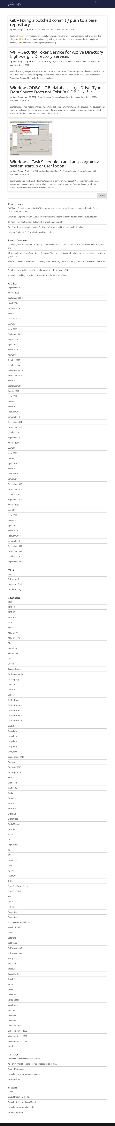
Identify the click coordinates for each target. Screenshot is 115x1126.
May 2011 (12, 458)
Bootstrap (12, 648)
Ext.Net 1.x (12, 783)
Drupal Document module (19, 1097)
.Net (10, 602)
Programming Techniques (19, 922)
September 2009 (15, 562)
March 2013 (13, 381)
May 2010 (12, 520)
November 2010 (15, 489)
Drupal (11, 726)
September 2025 (15, 288)
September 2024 (15, 298)
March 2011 (13, 469)
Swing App (12, 958)
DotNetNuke (13, 700)
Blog (49, 61)
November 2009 (15, 551)
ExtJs (10, 793)
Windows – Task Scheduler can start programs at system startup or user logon (55, 163)
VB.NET (11, 984)
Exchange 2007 (14, 767)
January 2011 (14, 479)
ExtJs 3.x (12, 798)
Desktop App (13, 679)
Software (12, 938)
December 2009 (15, 546)
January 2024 (14, 308)
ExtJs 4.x (12, 803)
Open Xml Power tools (18, 886)
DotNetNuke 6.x (15, 715)
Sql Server (12, 943)
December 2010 (15, 484)
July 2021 (12, 324)
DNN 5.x (11, 684)
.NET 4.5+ (12, 617)
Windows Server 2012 (65, 30)
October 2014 (14, 365)
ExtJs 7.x (12, 814)
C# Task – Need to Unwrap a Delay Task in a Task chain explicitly (36, 222)
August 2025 (13, 293)
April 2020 (12, 344)
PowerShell (13, 912)
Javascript (12, 860)
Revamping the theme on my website (24, 1059)
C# (53, 61)
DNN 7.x (11, 695)
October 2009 (14, 556)
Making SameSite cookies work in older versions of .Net (46, 270)
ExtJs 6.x (12, 809)
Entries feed (13, 579)
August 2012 (13, 391)
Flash (10, 834)
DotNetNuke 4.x (15, 705)
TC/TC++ (12, 964)
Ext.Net (11, 777)
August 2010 (13, 505)
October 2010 (14, 494)
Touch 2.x (12, 979)
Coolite (11, 664)
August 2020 (13, 339)
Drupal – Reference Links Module (22, 1102)
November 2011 (15, 427)
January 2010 (14, 541)
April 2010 (12, 525)
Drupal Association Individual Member (24, 1074)
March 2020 (13, 350)
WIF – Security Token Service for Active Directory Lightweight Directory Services (56, 54)
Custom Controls (15, 674)
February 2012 (14, 412)
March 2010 (13, 530)
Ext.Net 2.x (12, 788)
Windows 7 (56, 97)
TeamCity (12, 969)
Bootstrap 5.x (14, 653)
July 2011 (12, 448)
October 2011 (14, 432)
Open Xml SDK (14, 891)
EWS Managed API (16, 757)
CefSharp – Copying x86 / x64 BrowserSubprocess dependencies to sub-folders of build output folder (52, 217)
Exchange (12, 762)
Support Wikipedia (16, 1069)
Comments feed (15, 584)
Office (11, 881)
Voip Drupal (13, 1005)
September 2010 (15, 499)
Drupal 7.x (12, 736)
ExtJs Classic (13, 819)
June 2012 (12, 396)
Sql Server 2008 (15, 953)
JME (10, 865)
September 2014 (15, 370)
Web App (12, 1010)
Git (39, 30)
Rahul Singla (18, 30)
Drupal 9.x (12, 746)
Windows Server (48, 30)
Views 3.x (12, 995)
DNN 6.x (11, 690)
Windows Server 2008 (19, 65)
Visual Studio (61, 61)
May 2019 (12, 355)
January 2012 (14, 417)
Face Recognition (15, 1112)
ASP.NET (11, 628)
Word (10, 1046)
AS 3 (10, 622)
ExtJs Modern (14, 824)
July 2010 (12, 510)
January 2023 (14, 318)
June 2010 (12, 515)
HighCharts (13, 845)
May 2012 (12, 401)
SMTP (10, 933)
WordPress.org (14, 589)
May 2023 (12, 313)
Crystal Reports (14, 669)
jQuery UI (12, 876)
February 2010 (14, 536)
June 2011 (12, 453)
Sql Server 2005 (15, 948)
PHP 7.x (11, 907)
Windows (47, 97)
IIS (9, 850)
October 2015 (14, 360)
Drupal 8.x (12, 741)
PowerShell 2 (14, 917)
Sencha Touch (14, 927)
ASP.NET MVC (14, 638)
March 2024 (13, 303)
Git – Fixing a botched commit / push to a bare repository (53, 22)
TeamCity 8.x (13, 974)
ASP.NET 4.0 (13, 633)
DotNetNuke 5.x (15, 710)
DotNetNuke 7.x (15, 721)
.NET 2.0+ (12, 607)
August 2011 (13, 443)
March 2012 (13, 406)
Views (10, 989)
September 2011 (15, 437)
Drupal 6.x (12, 731)
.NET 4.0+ (42, 61)
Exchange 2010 (14, 772)
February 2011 (14, 474)
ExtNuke (11, 829)
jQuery (11, 870)
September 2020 (15, 334)
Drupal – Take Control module (21, 1107)
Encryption (12, 752)
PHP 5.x (11, 902)
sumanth (12, 275)
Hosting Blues (14, 1079)
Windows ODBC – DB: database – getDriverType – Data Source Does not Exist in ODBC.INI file (57, 89)
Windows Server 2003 (92, 61)
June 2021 (12, 329)
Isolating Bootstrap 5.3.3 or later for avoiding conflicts (31, 232)
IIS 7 (10, 855)
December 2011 (15, 422)
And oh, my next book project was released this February (32, 1064)
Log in (10, 574)
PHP (10, 896)
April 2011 (12, 463)
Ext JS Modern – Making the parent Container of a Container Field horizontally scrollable (46, 227)
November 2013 (15, 375)
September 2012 (15, 386)
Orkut (10, 1092)
